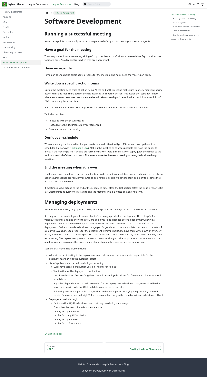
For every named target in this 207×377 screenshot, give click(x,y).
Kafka (6, 37)
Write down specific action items (186, 26)
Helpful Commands (38, 4)
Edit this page (55, 333)
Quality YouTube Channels (17, 67)
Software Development (15, 62)
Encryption (8, 32)
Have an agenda (179, 22)
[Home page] (47, 13)
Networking (9, 47)
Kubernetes (9, 42)
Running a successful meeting (183, 14)
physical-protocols (12, 52)
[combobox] (97, 4)
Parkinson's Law (79, 148)
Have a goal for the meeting (184, 18)
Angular (7, 16)
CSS (5, 22)
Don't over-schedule (181, 30)
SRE (5, 57)
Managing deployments (181, 39)
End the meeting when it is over (186, 35)
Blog (76, 4)
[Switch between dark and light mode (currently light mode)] (202, 4)
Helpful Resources (61, 4)
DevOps (7, 27)
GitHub (192, 4)
